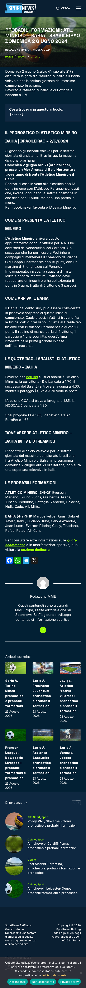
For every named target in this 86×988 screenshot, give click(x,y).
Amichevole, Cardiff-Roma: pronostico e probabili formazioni (52, 846)
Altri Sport (34, 817)
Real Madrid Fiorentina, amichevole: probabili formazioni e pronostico (54, 868)
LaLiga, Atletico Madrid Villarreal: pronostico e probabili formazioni (69, 695)
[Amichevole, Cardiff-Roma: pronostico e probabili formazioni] (14, 844)
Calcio (32, 839)
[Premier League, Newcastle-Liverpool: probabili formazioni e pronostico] (15, 735)
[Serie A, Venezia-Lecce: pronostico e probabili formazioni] (70, 735)
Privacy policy (69, 981)
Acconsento (17, 981)
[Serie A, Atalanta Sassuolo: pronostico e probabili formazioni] (43, 735)
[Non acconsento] (81, 973)
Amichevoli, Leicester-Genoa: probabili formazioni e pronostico (52, 890)
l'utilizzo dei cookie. (54, 975)
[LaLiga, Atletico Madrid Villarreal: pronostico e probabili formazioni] (70, 668)
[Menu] (78, 8)
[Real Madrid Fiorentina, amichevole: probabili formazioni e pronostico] (14, 866)
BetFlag (32, 377)
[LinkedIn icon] (43, 630)
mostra (16, 114)
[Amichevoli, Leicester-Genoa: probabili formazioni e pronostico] (14, 889)
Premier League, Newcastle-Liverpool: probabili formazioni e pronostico (15, 762)
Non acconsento (43, 981)
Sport (45, 817)
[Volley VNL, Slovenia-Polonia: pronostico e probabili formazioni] (14, 821)
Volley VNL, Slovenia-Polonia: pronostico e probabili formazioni (52, 823)
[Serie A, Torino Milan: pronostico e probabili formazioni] (15, 668)
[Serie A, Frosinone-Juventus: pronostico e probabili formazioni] (43, 668)
